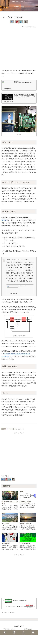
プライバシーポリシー (9, 629)
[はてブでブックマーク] (12, 21)
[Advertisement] (19, 48)
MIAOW (4, 220)
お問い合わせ (28, 629)
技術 (5, 429)
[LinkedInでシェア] (21, 21)
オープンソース (20, 429)
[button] (26, 21)
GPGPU (11, 429)
